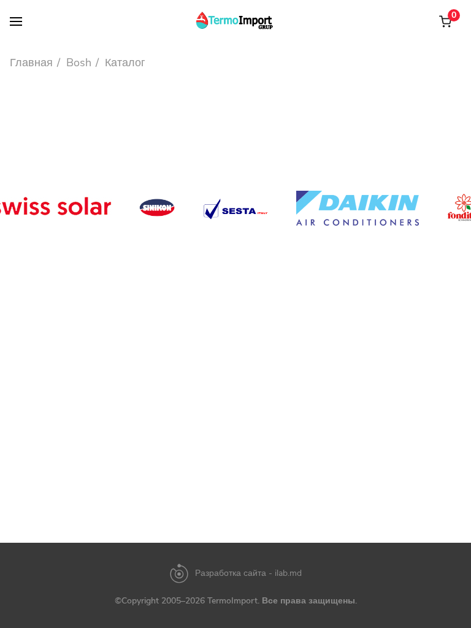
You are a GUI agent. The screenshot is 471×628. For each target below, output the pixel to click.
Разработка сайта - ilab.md (248, 573)
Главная (31, 62)
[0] (445, 21)
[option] (157, 208)
